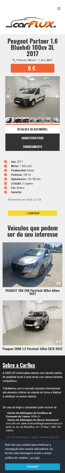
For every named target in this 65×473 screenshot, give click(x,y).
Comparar (33, 213)
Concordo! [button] (32, 466)
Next (57, 96)
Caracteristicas (32, 138)
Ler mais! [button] (35, 457)
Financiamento (32, 147)
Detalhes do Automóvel (32, 129)
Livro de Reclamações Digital (22, 437)
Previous (8, 96)
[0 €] (32, 264)
